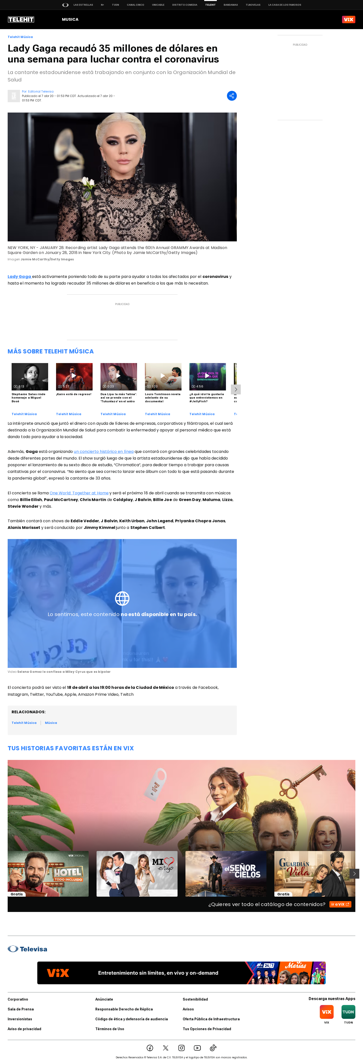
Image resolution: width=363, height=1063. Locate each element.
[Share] (232, 96)
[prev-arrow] (4, 874)
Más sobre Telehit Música (51, 351)
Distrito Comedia (184, 4)
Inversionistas (20, 1019)
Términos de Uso (109, 1029)
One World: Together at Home (79, 493)
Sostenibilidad (195, 999)
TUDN (115, 4)
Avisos (188, 1009)
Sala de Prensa (21, 1009)
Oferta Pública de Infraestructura (211, 1019)
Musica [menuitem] (70, 19)
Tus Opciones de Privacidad (207, 1029)
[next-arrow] (236, 389)
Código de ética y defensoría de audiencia (131, 1019)
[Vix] (348, 19)
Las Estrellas (83, 4)
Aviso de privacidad (24, 1029)
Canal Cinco (135, 4)
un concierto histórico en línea (103, 451)
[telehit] (21, 19)
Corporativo (18, 999)
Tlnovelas (253, 4)
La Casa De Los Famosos (284, 4)
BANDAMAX (231, 4)
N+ (102, 4)
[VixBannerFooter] (181, 973)
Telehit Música (20, 37)
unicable (158, 4)
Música (51, 723)
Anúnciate (104, 999)
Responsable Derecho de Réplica (124, 1009)
